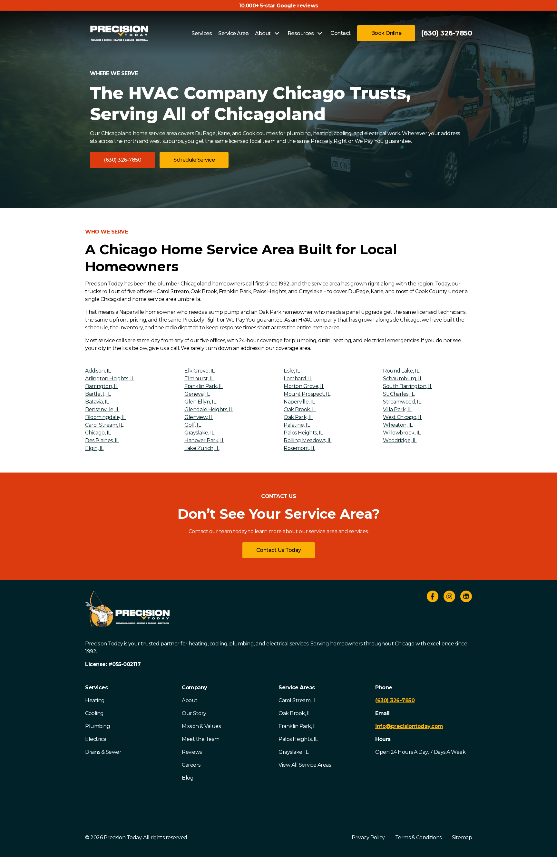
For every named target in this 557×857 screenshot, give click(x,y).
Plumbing (97, 726)
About (190, 700)
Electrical (96, 739)
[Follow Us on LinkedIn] (466, 597)
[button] (122, 160)
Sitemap (462, 837)
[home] (119, 33)
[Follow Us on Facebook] (432, 597)
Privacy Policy (368, 837)
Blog (187, 778)
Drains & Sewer (103, 752)
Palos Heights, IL (298, 739)
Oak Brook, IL (294, 713)
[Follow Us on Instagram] (449, 597)
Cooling (94, 713)
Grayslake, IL (293, 752)
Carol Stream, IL (297, 700)
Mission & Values (201, 726)
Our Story (194, 713)
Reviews (192, 752)
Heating (95, 700)
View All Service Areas (304, 765)
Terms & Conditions (418, 837)
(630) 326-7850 (446, 33)
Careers (191, 765)
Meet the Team (201, 739)
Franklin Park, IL (297, 726)
